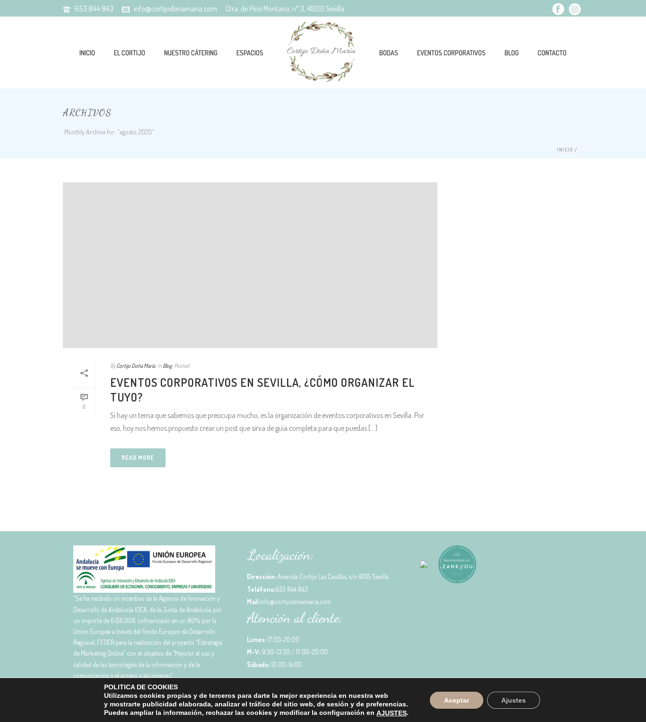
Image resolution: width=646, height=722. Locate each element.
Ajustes (513, 700)
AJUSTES (391, 713)
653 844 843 (94, 8)
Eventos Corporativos (451, 53)
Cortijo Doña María (135, 365)
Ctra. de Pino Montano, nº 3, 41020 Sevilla (285, 8)
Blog (512, 53)
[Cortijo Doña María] (321, 52)
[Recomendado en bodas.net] (424, 568)
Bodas (388, 53)
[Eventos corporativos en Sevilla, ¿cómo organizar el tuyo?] (250, 265)
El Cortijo (129, 53)
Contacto (552, 53)
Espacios (249, 53)
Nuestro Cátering (191, 53)
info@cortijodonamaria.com (175, 8)
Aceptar (456, 700)
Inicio (87, 53)
